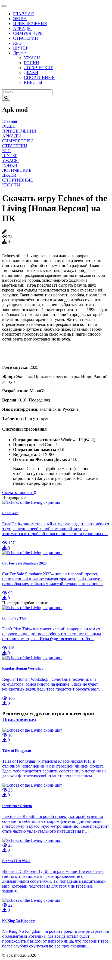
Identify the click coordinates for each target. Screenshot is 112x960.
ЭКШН (20, 18)
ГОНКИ (31, 62)
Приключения (19, 719)
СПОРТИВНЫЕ (39, 77)
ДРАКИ (31, 72)
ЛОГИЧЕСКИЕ (38, 67)
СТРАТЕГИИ (25, 38)
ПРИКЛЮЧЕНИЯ (30, 23)
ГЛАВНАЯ (23, 13)
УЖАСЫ (32, 58)
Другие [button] (20, 53)
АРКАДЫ (22, 28)
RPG (17, 43)
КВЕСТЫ (33, 82)
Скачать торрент (18, 492)
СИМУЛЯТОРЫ (28, 33)
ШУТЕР (20, 48)
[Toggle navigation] (4, 6)
